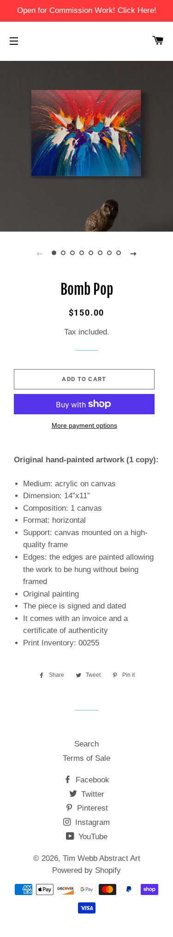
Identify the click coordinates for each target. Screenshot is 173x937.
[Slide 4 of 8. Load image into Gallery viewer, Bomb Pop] (82, 253)
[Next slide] (134, 253)
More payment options (84, 425)
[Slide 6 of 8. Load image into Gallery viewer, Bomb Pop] (100, 253)
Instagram (91, 822)
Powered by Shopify (86, 870)
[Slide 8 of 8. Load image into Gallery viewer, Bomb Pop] (119, 253)
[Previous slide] (40, 253)
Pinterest (91, 808)
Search (86, 744)
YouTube (91, 836)
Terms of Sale (86, 758)
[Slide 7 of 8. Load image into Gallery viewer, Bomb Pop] (109, 253)
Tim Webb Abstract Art (101, 858)
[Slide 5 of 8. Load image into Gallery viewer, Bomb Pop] (91, 253)
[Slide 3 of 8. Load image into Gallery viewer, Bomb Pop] (73, 253)
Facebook (91, 780)
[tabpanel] (86, 145)
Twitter (91, 794)
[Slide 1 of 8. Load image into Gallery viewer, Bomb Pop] (54, 253)
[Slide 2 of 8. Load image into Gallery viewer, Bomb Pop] (63, 253)
